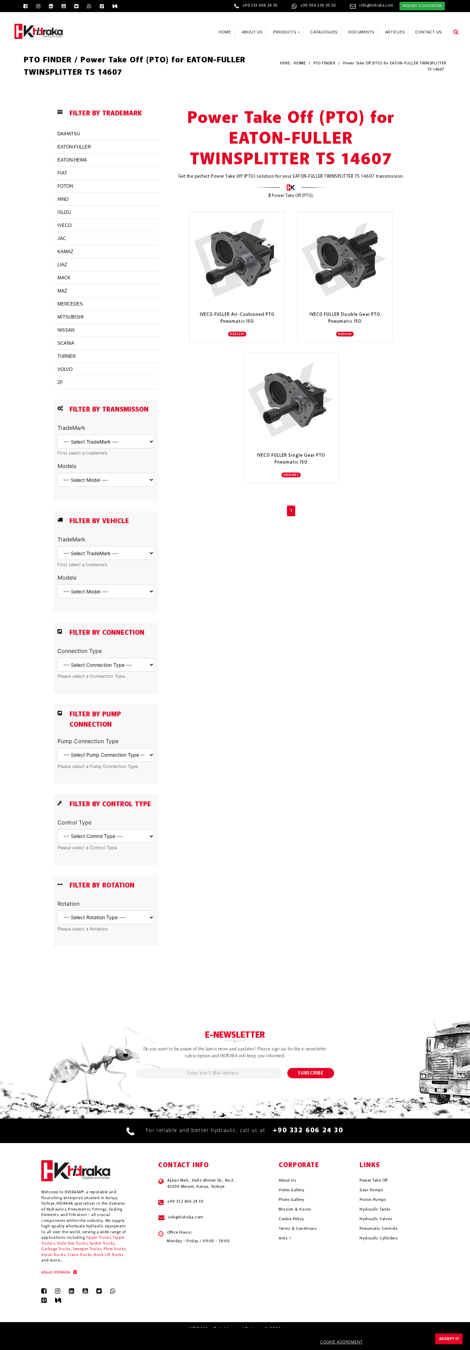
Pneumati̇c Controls (379, 1229)
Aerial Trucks (53, 1255)
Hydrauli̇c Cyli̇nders (379, 1238)
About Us (287, 1180)
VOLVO (65, 369)
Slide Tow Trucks (72, 1244)
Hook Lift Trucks (109, 1255)
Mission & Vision (295, 1209)
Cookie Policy (291, 1219)
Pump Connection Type (87, 741)
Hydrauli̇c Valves (376, 1219)
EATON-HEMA (72, 160)
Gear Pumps (371, 1190)
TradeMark (71, 427)
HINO (62, 199)
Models (66, 466)
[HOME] (38, 30)
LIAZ (62, 264)
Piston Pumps (373, 1200)
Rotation (68, 903)
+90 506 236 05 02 (318, 6)
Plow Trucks (115, 1249)
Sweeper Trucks (87, 1249)
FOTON (65, 186)
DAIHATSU (68, 133)
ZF (60, 382)
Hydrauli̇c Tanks (375, 1209)
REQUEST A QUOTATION (422, 6)
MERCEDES (70, 304)
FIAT (62, 173)
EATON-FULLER (74, 146)
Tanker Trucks (102, 1244)
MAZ (62, 290)
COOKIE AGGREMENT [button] (341, 1341)
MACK (64, 277)
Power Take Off (373, 1180)
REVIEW (233, 286)
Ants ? (285, 1238)
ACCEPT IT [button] (449, 1339)
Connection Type (79, 650)
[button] (455, 31)
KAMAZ (65, 251)
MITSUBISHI (70, 317)
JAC (61, 238)
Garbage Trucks (55, 1249)
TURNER (66, 356)
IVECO (64, 225)
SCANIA (65, 343)
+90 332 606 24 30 (260, 6)
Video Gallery (291, 1190)
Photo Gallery (291, 1200)
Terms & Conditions (298, 1229)
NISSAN (65, 330)
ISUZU (64, 212)
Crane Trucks (79, 1255)
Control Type (74, 822)
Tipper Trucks (98, 1238)
